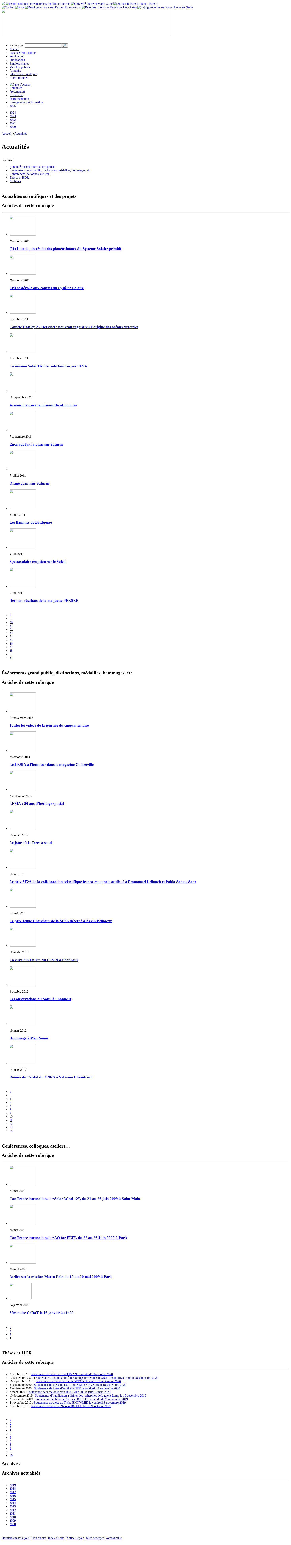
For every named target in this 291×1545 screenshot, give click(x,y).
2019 (13, 1485)
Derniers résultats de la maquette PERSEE (44, 600)
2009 (13, 1520)
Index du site (56, 1538)
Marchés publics (20, 67)
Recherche (16, 95)
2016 (13, 1495)
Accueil (14, 49)
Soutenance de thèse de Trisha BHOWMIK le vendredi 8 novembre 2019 (80, 1402)
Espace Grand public (23, 52)
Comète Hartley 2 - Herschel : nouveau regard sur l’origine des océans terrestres (74, 327)
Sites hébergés (95, 1538)
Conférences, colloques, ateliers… (31, 174)
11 (11, 1120)
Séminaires (16, 56)
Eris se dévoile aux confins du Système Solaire (47, 288)
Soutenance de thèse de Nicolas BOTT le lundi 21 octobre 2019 (71, 1406)
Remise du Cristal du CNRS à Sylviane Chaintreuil (51, 1077)
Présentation (17, 91)
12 (11, 1123)
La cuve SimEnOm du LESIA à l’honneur (44, 960)
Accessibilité (114, 1538)
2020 (13, 126)
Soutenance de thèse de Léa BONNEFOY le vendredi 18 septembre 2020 (80, 1384)
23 (11, 632)
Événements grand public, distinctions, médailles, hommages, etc (50, 170)
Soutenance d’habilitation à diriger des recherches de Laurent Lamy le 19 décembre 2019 (90, 1395)
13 (11, 1127)
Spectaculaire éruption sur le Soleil (37, 561)
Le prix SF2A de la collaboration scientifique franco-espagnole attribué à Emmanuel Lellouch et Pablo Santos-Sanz (103, 882)
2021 (13, 123)
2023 (13, 116)
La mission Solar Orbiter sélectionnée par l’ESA (48, 366)
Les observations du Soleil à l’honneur (40, 999)
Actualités (16, 88)
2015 (13, 1499)
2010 (13, 1517)
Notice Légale (75, 1538)
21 (11, 625)
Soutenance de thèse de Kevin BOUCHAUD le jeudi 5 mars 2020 (68, 1392)
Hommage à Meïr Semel (29, 1038)
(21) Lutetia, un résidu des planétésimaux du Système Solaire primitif (65, 249)
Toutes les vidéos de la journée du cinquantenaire (49, 725)
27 (11, 647)
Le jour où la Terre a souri (31, 843)
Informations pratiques (23, 74)
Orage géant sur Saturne (29, 483)
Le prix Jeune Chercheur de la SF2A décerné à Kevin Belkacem (61, 921)
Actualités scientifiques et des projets (32, 166)
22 (11, 629)
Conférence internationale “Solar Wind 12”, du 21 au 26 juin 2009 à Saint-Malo (75, 1199)
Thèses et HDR (19, 177)
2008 (13, 1524)
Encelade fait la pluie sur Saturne (36, 444)
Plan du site (38, 1538)
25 (11, 640)
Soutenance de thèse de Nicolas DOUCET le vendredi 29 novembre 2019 (81, 1399)
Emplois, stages (19, 63)
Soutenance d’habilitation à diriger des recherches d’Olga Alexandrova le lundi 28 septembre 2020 (97, 1377)
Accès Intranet (19, 77)
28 (11, 650)
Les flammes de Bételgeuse (31, 522)
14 (11, 1130)
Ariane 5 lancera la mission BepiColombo (43, 405)
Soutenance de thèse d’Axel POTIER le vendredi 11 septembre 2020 (77, 1388)
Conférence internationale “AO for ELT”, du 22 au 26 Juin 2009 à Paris (68, 1238)
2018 (13, 1488)
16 (11, 1455)
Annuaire (15, 70)
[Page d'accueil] (20, 84)
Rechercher (17, 45)
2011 (13, 1513)
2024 (13, 112)
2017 (13, 1492)
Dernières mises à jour (15, 1538)
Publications (17, 60)
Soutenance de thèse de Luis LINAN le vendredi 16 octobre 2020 (72, 1374)
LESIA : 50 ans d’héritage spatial (37, 803)
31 (11, 657)
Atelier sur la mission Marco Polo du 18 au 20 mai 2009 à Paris (61, 1277)
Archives (15, 181)
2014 (13, 1502)
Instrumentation (19, 98)
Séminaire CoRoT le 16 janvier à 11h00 (42, 1313)
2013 (13, 1506)
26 (11, 643)
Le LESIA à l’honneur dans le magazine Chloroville (52, 765)
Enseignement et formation (26, 102)
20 (11, 622)
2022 (13, 119)
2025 (13, 105)
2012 (13, 1510)
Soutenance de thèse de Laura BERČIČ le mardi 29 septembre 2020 (78, 1381)
